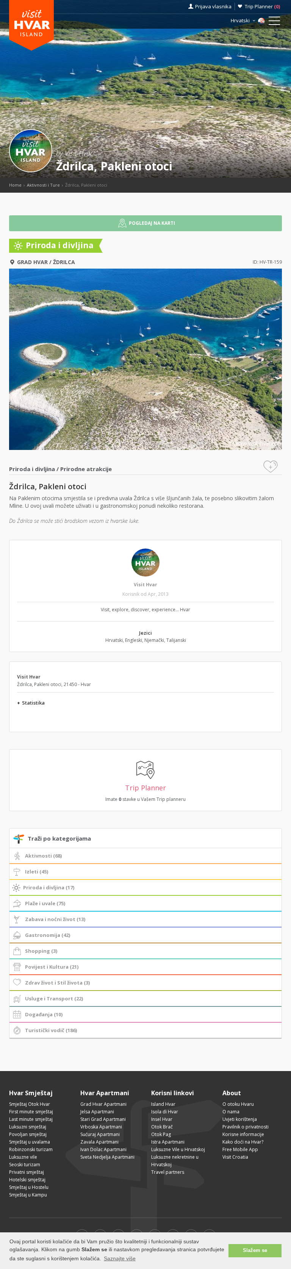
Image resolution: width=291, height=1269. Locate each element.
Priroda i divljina (32, 469)
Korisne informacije (243, 1134)
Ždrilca (64, 262)
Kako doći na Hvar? (242, 1142)
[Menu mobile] (274, 22)
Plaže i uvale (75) (45, 903)
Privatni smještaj (26, 1172)
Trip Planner (262, 6)
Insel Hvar (161, 1119)
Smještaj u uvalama (29, 1142)
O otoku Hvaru (238, 1104)
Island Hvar (163, 1104)
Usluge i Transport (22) (54, 998)
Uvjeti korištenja (239, 1119)
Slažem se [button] (255, 1250)
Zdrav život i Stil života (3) (57, 982)
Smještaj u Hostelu (28, 1187)
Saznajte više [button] (120, 1258)
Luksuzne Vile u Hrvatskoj (178, 1149)
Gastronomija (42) (47, 935)
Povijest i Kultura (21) (51, 966)
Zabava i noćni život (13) (55, 919)
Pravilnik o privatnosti (245, 1127)
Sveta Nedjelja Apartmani (107, 1157)
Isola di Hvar (164, 1111)
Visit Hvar (145, 584)
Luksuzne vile (23, 1157)
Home (15, 185)
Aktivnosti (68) (43, 855)
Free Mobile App (240, 1149)
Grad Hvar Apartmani (103, 1104)
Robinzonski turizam (31, 1149)
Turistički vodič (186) (51, 1030)
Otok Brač (162, 1127)
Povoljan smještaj (28, 1134)
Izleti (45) (36, 871)
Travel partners (167, 1172)
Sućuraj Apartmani (100, 1134)
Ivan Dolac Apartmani (103, 1149)
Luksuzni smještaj (27, 1127)
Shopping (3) (41, 950)
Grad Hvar (32, 262)
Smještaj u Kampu (28, 1195)
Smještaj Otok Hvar (29, 1104)
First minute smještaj (31, 1111)
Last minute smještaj (31, 1119)
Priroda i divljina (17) (48, 887)
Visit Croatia (235, 1157)
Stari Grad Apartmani (103, 1119)
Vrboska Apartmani (101, 1127)
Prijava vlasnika (213, 6)
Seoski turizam (24, 1164)
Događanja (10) (44, 1014)
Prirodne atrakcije (86, 469)
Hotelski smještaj (27, 1179)
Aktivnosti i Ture (43, 185)
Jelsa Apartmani (97, 1111)
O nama (230, 1111)
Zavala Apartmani (99, 1142)
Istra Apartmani (168, 1142)
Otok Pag (161, 1134)
